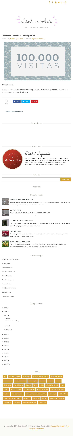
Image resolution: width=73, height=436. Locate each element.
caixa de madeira (20, 381)
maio (7, 326)
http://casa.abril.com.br (9, 288)
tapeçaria (17, 402)
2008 (5, 364)
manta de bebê (16, 389)
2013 (5, 349)
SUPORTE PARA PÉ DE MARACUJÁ (21, 199)
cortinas (42, 381)
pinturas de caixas (17, 394)
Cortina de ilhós (15, 210)
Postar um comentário (14, 112)
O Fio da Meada (7, 276)
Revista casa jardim (8, 280)
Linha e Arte (36, 21)
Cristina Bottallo (7, 284)
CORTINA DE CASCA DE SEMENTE (21, 220)
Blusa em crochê (56, 376)
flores (35, 385)
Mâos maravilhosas (8, 296)
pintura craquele (29, 389)
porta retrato (63, 394)
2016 (5, 338)
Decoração (7, 385)
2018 (5, 315)
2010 (5, 360)
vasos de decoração (29, 402)
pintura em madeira (57, 389)
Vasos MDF (42, 402)
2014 (5, 345)
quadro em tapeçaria (57, 398)
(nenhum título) (15, 231)
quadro (44, 398)
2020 (5, 311)
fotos (41, 385)
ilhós (62, 385)
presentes (26, 398)
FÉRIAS (28, 385)
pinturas (6, 394)
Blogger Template (57, 426)
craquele (50, 381)
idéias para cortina (52, 385)
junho (7, 318)
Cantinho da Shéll (7, 267)
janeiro (8, 329)
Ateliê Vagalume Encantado (10, 259)
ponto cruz (52, 394)
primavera (36, 398)
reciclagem (7, 402)
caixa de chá (8, 381)
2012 (5, 353)
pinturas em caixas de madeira (36, 394)
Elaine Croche (6, 292)
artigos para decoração (40, 376)
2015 (5, 342)
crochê (58, 381)
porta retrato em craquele (12, 398)
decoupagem (18, 385)
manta (6, 389)
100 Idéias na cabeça (8, 271)
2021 (5, 308)
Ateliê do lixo (6, 263)
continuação (32, 381)
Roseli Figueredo (16, 39)
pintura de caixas (42, 389)
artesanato (26, 376)
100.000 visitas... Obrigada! (13, 321)
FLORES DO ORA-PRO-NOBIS (20, 241)
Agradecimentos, (38, 39)
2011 (5, 356)
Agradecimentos (14, 376)
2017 (5, 334)
